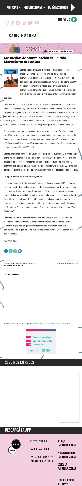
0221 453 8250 (41, 449)
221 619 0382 (39, 441)
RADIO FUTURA (22, 36)
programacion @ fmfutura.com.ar (67, 455)
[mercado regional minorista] (41, 354)
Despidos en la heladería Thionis (67, 263)
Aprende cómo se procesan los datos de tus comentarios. (51, 323)
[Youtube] (37, 23)
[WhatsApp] (7, 23)
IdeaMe (45, 158)
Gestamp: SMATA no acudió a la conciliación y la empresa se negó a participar (20, 264)
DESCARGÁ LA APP (18, 430)
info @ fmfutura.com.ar (67, 443)
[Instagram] (24, 23)
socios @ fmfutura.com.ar (67, 467)
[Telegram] (18, 23)
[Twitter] (30, 23)
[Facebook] (13, 23)
